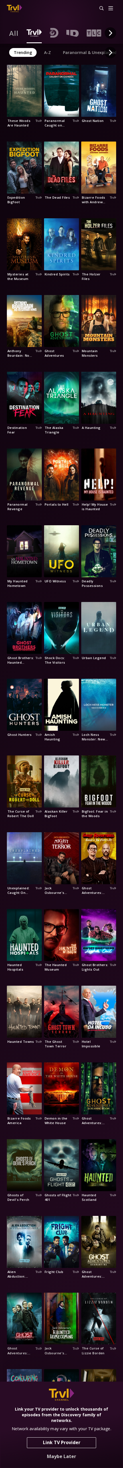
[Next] (110, 33)
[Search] (99, 8)
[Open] (110, 8)
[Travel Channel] (14, 8)
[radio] (14, 33)
